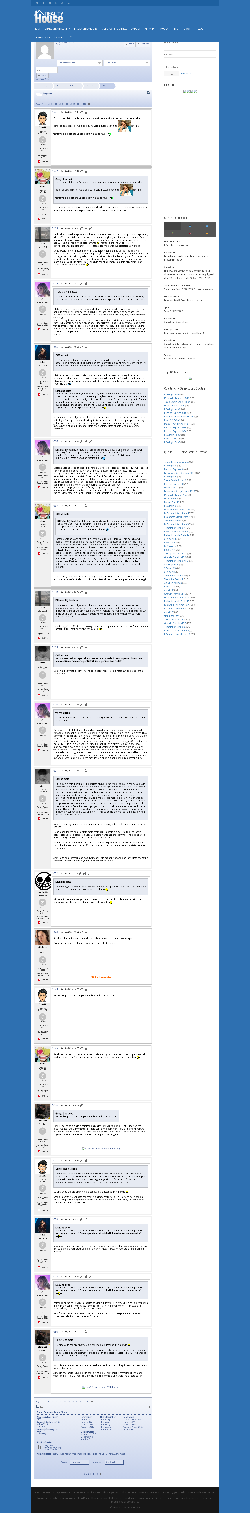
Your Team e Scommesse (177, 285)
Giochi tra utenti (172, 241)
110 (84, 104)
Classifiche (169, 252)
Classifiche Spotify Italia (176, 322)
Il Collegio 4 (170, 465)
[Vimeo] (50, 3)
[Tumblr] (56, 3)
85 (67, 104)
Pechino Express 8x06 (175, 431)
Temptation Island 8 (174, 575)
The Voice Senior (172, 520)
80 (49, 104)
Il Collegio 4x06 (172, 394)
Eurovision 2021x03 (174, 405)
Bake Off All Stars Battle (176, 531)
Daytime (106, 86)
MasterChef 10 (171, 502)
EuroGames (170, 498)
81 (52, 104)
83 (60, 104)
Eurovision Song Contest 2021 (179, 473)
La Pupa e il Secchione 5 (176, 630)
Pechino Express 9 (173, 484)
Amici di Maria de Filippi (67, 86)
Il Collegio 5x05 (172, 434)
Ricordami (172, 67)
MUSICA (164, 28)
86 (71, 104)
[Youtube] (62, 3)
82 (56, 104)
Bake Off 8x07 (171, 438)
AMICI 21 (135, 28)
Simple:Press (92, 1473)
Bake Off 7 (169, 542)
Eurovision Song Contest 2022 (179, 491)
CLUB (200, 28)
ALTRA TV (150, 28)
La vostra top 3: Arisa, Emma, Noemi (183, 300)
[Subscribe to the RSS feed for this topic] (148, 92)
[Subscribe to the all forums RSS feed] (38, 1406)
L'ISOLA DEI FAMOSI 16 (85, 28)
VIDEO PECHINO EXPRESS (114, 28)
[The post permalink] (81, 112)
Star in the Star (171, 615)
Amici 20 (168, 612)
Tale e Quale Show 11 (175, 480)
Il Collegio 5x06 (172, 442)
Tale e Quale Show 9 (174, 619)
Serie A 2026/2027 (173, 311)
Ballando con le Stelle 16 (176, 535)
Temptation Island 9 (174, 626)
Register (145, 44)
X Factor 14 (170, 538)
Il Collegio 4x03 (172, 409)
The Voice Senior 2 (173, 579)
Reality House (171, 329)
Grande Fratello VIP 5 (175, 593)
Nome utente (171, 42)
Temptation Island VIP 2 (176, 560)
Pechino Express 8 (173, 469)
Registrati (186, 73)
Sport (167, 307)
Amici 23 (90, 86)
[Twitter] (37, 3)
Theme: (64, 1462)
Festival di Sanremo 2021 (177, 597)
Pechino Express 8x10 (175, 412)
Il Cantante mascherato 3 (177, 634)
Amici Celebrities (173, 582)
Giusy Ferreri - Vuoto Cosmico (179, 358)
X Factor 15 (170, 571)
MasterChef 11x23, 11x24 (177, 423)
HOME (37, 28)
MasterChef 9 (171, 487)
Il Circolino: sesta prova (176, 245)
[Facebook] (43, 3)
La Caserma (170, 546)
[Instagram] (68, 3)
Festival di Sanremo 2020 (177, 604)
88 (78, 104)
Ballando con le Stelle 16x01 (178, 416)
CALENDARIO (43, 37)
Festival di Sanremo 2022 (177, 509)
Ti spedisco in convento (176, 462)
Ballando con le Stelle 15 (176, 601)
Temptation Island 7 (174, 527)
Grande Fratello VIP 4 (175, 557)
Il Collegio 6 (170, 506)
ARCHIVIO (59, 37)
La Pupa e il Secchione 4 (176, 513)
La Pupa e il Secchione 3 (176, 524)
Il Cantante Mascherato (176, 608)
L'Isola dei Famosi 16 (175, 495)
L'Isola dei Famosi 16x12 (176, 398)
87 (74, 104)
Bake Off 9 (169, 586)
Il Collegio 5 (170, 476)
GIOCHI (188, 28)
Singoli (167, 355)
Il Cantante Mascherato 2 (177, 517)
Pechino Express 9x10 (175, 427)
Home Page (43, 86)
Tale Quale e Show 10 (175, 553)
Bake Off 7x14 (171, 420)
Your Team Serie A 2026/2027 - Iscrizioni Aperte (188, 289)
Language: (97, 1462)
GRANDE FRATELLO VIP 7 (57, 28)
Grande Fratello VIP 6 (175, 623)
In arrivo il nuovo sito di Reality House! (184, 333)
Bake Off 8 (169, 549)
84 (63, 104)
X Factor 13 (170, 568)
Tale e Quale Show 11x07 (177, 401)
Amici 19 (168, 590)
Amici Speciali (171, 564)
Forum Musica (171, 296)
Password (169, 54)
